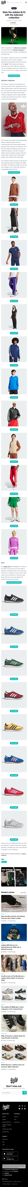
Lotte (4, 1040)
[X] (25, 1106)
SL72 (6, 64)
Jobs (15, 1119)
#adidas (4, 861)
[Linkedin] (25, 1108)
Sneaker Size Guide (7, 1129)
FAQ (3, 1142)
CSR (3, 1144)
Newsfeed (4, 1033)
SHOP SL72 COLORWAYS (14, 582)
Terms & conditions (6, 1184)
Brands (4, 1116)
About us (16, 1116)
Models (4, 1119)
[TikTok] (22, 1108)
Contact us (5, 1139)
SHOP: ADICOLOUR (14, 75)
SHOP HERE (14, 204)
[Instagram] (19, 1106)
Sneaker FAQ (5, 1131)
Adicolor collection (18, 50)
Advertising (16, 1122)
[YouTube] (19, 1108)
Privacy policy (14, 1184)
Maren (4, 921)
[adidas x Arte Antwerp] (14, 876)
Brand (14, 8)
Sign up (25, 1092)
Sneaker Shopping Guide (6, 1125)
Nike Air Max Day (6, 1122)
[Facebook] (22, 1106)
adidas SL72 (7, 566)
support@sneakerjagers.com (11, 1169)
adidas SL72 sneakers (20, 48)
